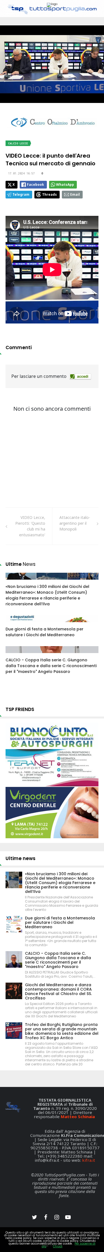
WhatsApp (65, 184)
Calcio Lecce (18, 143)
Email (75, 194)
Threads (49, 194)
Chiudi (57, 1246)
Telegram (20, 194)
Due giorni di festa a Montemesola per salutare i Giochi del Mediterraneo (44, 632)
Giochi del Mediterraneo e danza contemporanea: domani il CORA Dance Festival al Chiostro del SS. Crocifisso (58, 991)
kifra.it (88, 1160)
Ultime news (20, 858)
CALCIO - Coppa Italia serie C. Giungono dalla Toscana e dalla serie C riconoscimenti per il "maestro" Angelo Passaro (51, 665)
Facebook (35, 184)
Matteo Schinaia (78, 1116)
